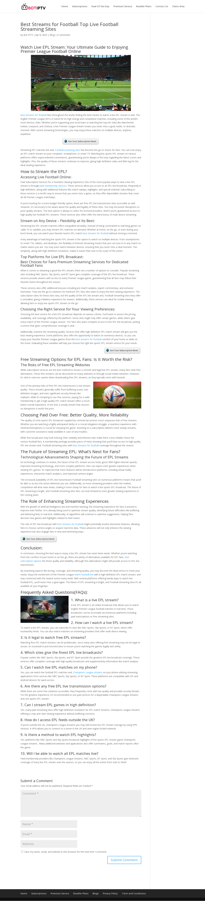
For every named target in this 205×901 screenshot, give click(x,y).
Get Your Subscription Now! (82, 141)
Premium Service (123, 6)
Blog (52, 34)
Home (64, 6)
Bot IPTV (28, 34)
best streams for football (33, 115)
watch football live (83, 574)
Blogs (96, 893)
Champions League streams (87, 672)
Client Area (178, 6)
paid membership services (53, 185)
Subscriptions (79, 6)
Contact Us (162, 6)
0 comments (63, 34)
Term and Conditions (134, 893)
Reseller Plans (143, 6)
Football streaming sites (67, 149)
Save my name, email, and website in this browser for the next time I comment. (65, 851)
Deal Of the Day (100, 6)
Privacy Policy (110, 893)
